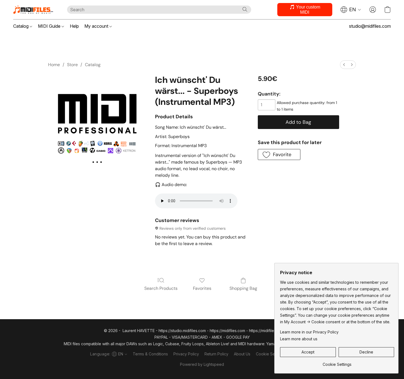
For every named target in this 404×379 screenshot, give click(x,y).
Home (54, 65)
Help (74, 26)
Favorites (202, 288)
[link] (337, 362)
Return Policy (216, 354)
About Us (242, 354)
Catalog (21, 26)
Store (72, 65)
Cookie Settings (270, 354)
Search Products (161, 288)
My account (96, 26)
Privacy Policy (186, 354)
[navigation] (350, 9)
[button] (34, 9)
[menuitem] (344, 65)
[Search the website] (245, 9)
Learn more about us (298, 338)
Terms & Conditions (150, 354)
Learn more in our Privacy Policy (309, 332)
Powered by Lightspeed (202, 364)
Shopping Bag (243, 288)
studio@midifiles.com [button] (370, 26)
